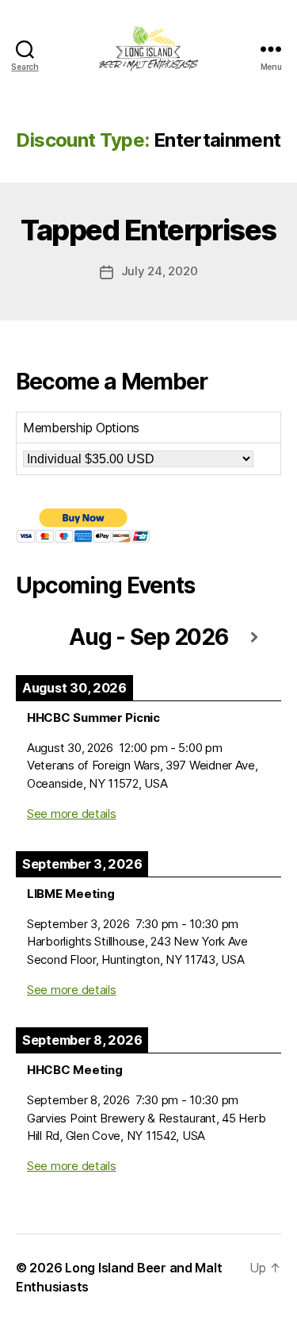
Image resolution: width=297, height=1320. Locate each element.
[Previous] (42, 638)
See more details (71, 813)
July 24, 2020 (159, 270)
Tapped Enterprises (148, 230)
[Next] (254, 638)
